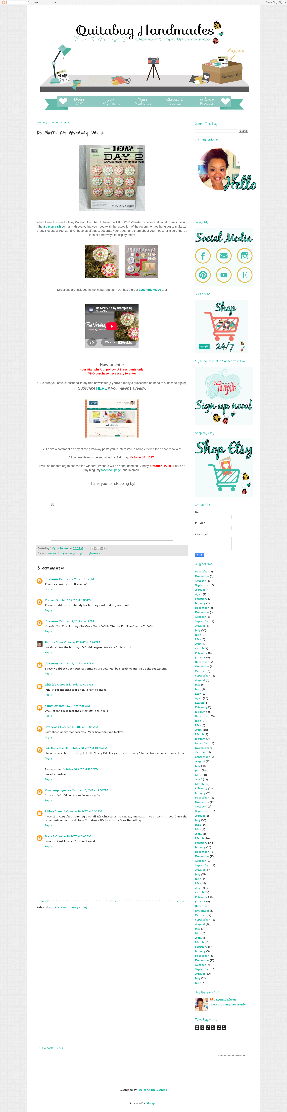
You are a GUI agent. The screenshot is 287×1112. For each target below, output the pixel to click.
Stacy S (49, 836)
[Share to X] (98, 548)
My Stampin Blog (238, 1055)
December (202, 571)
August (200, 589)
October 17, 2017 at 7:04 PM (75, 684)
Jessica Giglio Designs (152, 1089)
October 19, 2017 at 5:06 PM (84, 811)
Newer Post (45, 901)
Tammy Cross (54, 642)
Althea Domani (55, 811)
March (199, 648)
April (198, 594)
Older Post (179, 901)
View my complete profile (228, 1004)
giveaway (68, 553)
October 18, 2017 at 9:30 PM (90, 790)
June (198, 634)
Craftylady (52, 727)
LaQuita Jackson (225, 999)
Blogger (151, 1103)
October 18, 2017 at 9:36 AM (72, 705)
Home (112, 901)
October (200, 580)
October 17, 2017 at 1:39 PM (76, 579)
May (198, 639)
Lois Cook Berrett (56, 748)
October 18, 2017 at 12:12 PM (80, 769)
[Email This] (92, 548)
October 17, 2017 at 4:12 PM (76, 621)
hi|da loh (50, 684)
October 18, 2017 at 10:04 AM (79, 727)
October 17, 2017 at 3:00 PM (74, 600)
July (197, 630)
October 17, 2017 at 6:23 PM (76, 663)
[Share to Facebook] (101, 548)
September (202, 585)
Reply (48, 589)
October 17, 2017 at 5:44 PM (82, 642)
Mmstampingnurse (58, 790)
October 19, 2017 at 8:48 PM (73, 836)
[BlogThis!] (95, 548)
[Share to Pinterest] (104, 548)
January (200, 603)
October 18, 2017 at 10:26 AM (88, 748)
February (201, 598)
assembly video (150, 289)
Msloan (50, 600)
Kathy (49, 705)
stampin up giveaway (87, 553)
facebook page (111, 470)
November (202, 576)
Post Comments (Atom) (71, 907)
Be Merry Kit (52, 226)
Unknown (51, 579)
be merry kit (54, 553)
